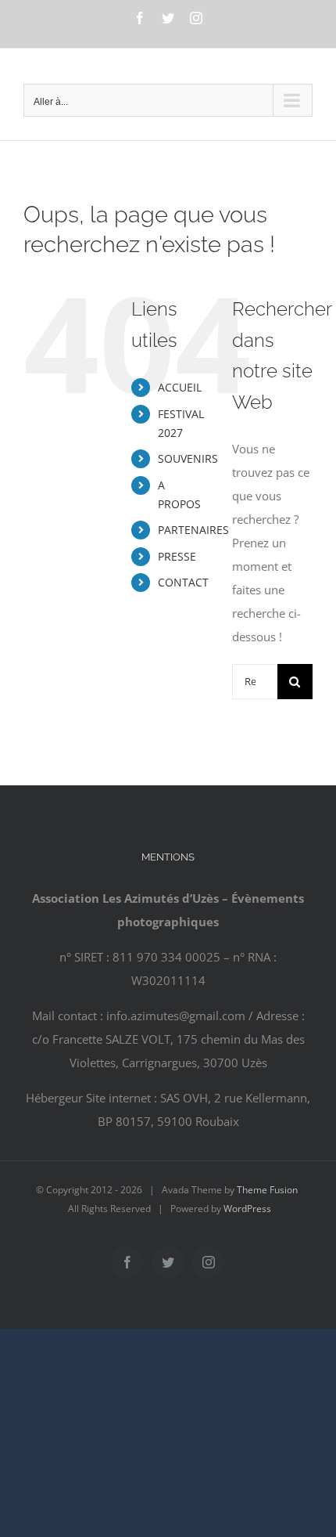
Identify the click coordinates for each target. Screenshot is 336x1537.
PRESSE (177, 556)
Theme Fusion (267, 1189)
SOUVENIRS (188, 458)
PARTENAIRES (193, 529)
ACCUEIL (180, 387)
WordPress (247, 1208)
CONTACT (183, 582)
